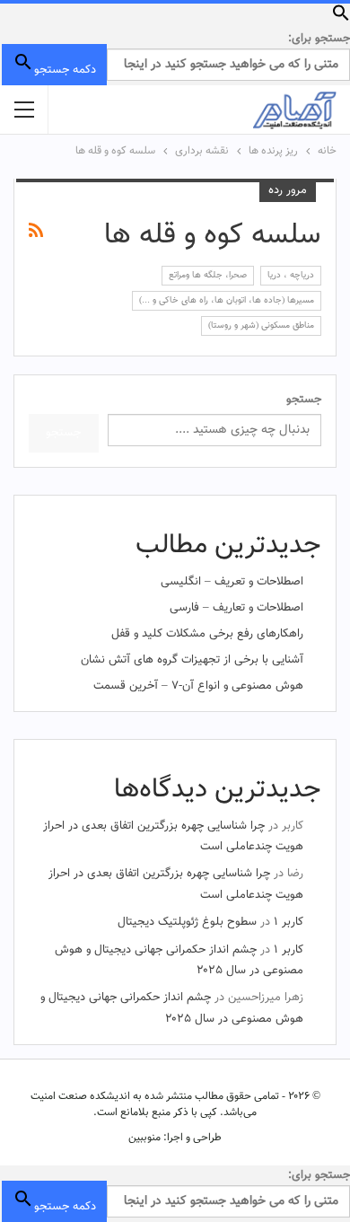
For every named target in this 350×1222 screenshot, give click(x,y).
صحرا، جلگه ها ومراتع (208, 275)
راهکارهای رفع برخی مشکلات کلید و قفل (207, 634)
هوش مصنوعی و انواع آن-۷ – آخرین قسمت (198, 686)
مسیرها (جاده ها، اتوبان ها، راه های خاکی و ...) (226, 300)
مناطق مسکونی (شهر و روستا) (261, 325)
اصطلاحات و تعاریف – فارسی (236, 608)
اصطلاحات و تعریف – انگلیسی (232, 582)
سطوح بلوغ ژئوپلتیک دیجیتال (187, 922)
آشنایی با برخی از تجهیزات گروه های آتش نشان (192, 660)
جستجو (303, 400)
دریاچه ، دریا (290, 275)
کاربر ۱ (288, 922)
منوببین (144, 1138)
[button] (341, 19)
